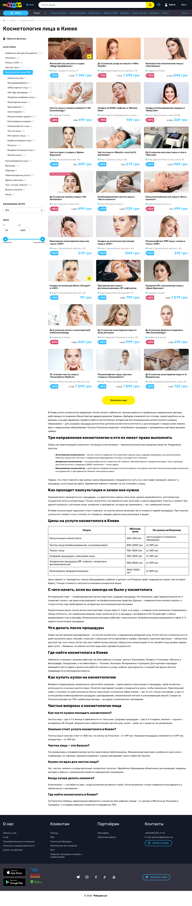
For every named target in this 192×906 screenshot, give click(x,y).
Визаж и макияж (15, 189)
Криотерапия (16, 107)
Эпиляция (12, 58)
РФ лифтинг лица (19, 135)
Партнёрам (103, 833)
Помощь (54, 833)
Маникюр (12, 165)
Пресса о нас (9, 833)
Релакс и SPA (14, 62)
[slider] (5, 239)
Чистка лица (16, 131)
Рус (183, 4)
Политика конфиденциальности (19, 845)
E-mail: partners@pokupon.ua (159, 837)
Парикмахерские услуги (20, 175)
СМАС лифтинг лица (20, 87)
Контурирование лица (18, 161)
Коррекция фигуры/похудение (23, 53)
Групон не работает (13, 850)
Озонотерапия (16, 112)
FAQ (52, 837)
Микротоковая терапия (22, 116)
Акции (37, 13)
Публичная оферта (107, 837)
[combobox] (92, 5)
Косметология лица (18, 72)
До (19, 225)
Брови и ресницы (15, 180)
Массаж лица (17, 155)
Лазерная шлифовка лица (22, 97)
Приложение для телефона (63, 845)
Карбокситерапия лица (21, 140)
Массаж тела (14, 67)
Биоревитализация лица (22, 150)
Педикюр (11, 170)
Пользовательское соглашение (18, 841)
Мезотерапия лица (19, 102)
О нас (6, 837)
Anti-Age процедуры (20, 92)
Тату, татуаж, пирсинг (18, 185)
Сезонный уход (17, 78)
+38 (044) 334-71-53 (155, 833)
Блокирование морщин (21, 121)
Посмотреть (58, 55)
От (4, 225)
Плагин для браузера (60, 841)
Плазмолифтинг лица (20, 126)
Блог (52, 850)
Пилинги (14, 145)
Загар (9, 194)
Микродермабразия (19, 83)
